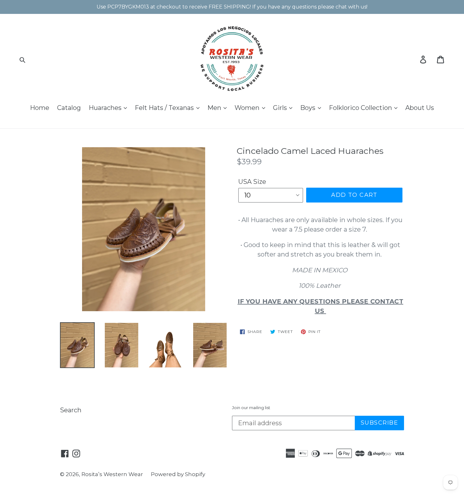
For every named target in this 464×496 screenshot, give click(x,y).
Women (248, 108)
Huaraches (106, 108)
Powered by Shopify (178, 474)
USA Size (252, 181)
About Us (419, 108)
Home (39, 108)
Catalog (69, 108)
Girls (281, 108)
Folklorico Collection (361, 108)
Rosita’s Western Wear (112, 474)
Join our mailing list (251, 407)
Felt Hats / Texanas (165, 108)
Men (215, 108)
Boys (308, 108)
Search (70, 410)
